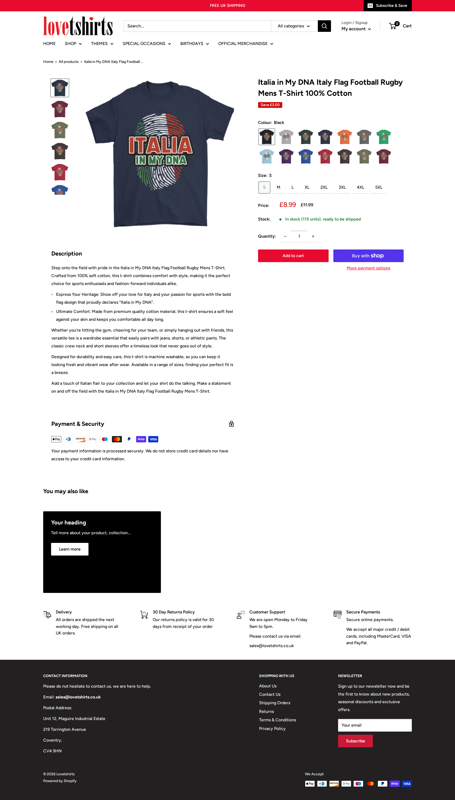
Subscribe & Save (391, 5)
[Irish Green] (383, 136)
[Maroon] (383, 156)
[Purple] (286, 156)
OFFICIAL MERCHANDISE (243, 43)
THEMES (99, 43)
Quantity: (267, 236)
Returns (266, 711)
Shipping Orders (274, 702)
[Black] (266, 136)
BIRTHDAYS (191, 43)
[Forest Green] (305, 136)
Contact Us (269, 694)
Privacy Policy (272, 728)
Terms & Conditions (277, 719)
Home (48, 61)
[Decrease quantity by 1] (285, 236)
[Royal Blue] (305, 156)
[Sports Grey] (286, 136)
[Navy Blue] (325, 136)
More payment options (368, 268)
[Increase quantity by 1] (313, 236)
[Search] (324, 26)
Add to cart (293, 255)
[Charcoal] (364, 136)
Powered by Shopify (60, 781)
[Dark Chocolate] (344, 156)
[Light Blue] (266, 156)
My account (354, 28)
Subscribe (355, 740)
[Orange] (344, 136)
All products (69, 61)
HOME (49, 43)
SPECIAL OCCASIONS (144, 43)
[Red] (325, 156)
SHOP (70, 43)
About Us (267, 685)
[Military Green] (364, 156)
